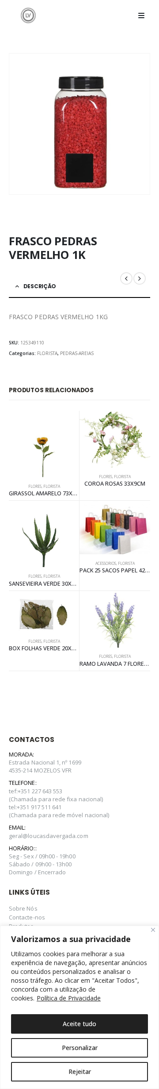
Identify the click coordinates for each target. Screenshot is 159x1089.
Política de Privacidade (69, 998)
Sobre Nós (23, 908)
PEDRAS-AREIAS (77, 353)
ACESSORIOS (105, 563)
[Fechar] (153, 930)
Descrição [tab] (39, 286)
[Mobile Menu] (141, 15)
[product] (44, 444)
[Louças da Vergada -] (28, 15)
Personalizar (80, 1047)
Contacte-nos (27, 917)
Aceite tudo (79, 1023)
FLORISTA (47, 353)
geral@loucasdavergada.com (48, 836)
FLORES (35, 486)
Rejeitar (79, 1071)
